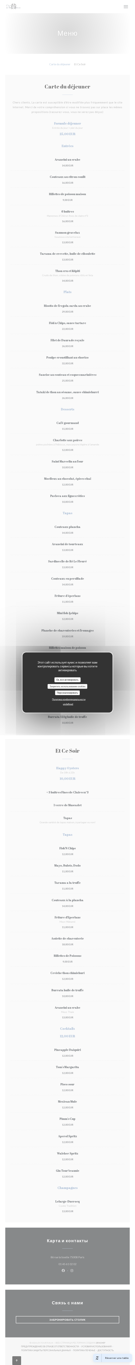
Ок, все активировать (67, 679)
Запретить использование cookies (67, 686)
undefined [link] (68, 704)
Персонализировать (67, 692)
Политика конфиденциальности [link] (68, 699)
